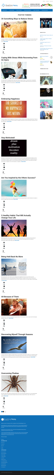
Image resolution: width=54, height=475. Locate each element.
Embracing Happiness (10, 99)
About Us (44, 1)
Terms (2, 447)
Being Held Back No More (12, 257)
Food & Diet (4, 12)
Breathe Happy (5, 10)
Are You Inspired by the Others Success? (18, 178)
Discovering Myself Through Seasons (17, 334)
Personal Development (27, 10)
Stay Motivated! (8, 138)
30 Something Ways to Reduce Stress (17, 19)
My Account (51, 1)
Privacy (2, 448)
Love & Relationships (45, 10)
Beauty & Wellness (36, 10)
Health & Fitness (19, 10)
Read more (6, 41)
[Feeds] (5, 439)
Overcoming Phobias (10, 373)
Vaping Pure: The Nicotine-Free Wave (45, 45)
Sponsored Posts (3, 465)
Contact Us (47, 1)
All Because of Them (10, 297)
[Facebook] (1, 1)
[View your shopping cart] (50, 15)
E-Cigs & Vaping (11, 10)
